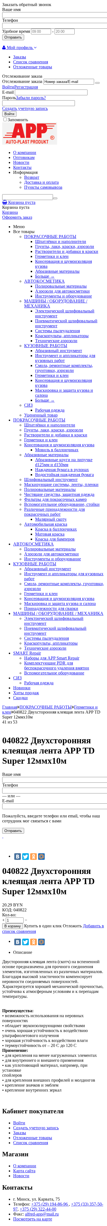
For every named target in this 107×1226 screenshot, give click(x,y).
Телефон (10, 20)
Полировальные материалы (61, 286)
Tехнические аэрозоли (56, 340)
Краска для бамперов (55, 539)
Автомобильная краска (45, 524)
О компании (24, 152)
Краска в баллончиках (56, 529)
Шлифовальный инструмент (51, 479)
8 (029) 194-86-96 (22, 42)
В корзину (12, 926)
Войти (8, 87)
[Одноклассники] (33, 856)
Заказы (19, 57)
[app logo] (29, 143)
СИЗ (28, 405)
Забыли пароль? (31, 97)
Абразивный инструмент (58, 350)
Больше (45, 276)
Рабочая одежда (49, 410)
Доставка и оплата (41, 182)
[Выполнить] (97, 83)
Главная (9, 707)
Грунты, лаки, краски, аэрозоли (64, 246)
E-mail (8, 92)
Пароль (9, 97)
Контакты (22, 167)
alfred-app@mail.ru (42, 1214)
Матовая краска (49, 534)
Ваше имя (11, 9)
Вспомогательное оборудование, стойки (62, 504)
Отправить (13, 37)
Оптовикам (24, 157)
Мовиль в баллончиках (56, 449)
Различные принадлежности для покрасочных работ (54, 512)
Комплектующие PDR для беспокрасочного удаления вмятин (56, 665)
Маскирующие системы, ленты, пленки (61, 484)
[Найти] (55, 198)
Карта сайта (24, 1170)
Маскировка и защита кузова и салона (60, 603)
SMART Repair (27, 653)
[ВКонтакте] (17, 856)
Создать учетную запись (25, 108)
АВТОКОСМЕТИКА (44, 281)
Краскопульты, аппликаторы (62, 335)
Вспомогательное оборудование (54, 673)
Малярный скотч (50, 519)
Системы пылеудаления (57, 330)
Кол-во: (9, 914)
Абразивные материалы (57, 271)
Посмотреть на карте (32, 1219)
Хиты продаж (26, 692)
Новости (21, 162)
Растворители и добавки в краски (66, 251)
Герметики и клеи (52, 256)
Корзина (10, 212)
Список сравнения (30, 62)
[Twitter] (25, 856)
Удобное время (16, 31)
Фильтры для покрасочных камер (55, 499)
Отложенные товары (32, 66)
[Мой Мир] (41, 856)
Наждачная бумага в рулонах (62, 469)
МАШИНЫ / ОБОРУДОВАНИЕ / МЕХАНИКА (58, 613)
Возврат (31, 177)
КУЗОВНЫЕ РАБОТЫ (45, 345)
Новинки (21, 687)
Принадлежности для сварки (51, 608)
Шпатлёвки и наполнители (60, 241)
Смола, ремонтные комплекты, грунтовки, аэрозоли (64, 368)
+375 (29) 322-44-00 (38, 1209)
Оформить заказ (17, 217)
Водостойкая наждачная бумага (64, 474)
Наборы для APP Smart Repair (51, 658)
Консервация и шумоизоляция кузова (59, 444)
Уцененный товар (41, 415)
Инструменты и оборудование (63, 296)
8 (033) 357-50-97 (59, 42)
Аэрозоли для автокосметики (62, 291)
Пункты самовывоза (43, 187)
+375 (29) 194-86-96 (50, 1204)
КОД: (7, 910)
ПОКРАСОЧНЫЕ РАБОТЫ (50, 236)
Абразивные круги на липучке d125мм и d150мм (63, 462)
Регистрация (26, 87)
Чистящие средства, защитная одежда (59, 494)
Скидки (20, 697)
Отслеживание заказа (22, 81)
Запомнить (18, 119)
